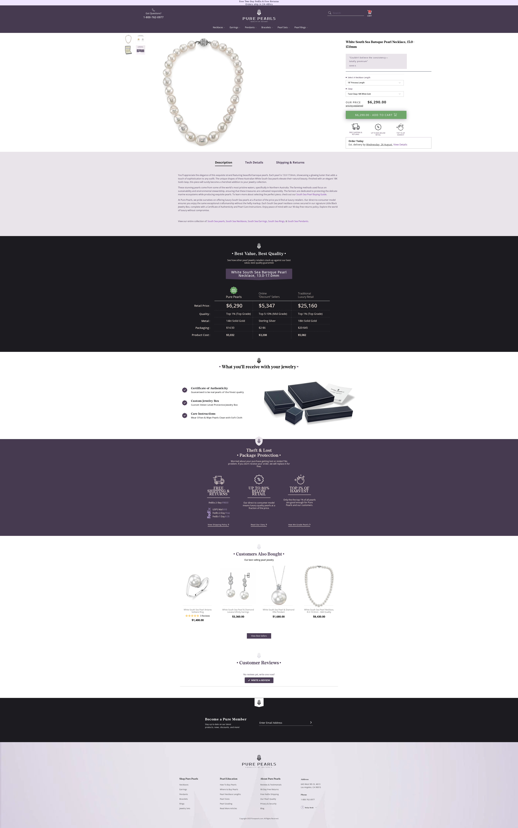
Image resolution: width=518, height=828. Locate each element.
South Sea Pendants (298, 221)
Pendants (250, 27)
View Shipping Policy (217, 524)
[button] (198, 616)
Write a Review (262, 681)
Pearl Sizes (225, 799)
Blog (262, 808)
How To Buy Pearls (228, 784)
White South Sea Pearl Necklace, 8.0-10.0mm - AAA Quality (319, 586)
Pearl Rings (300, 27)
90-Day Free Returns (269, 789)
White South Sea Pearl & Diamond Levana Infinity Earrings (238, 586)
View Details (400, 144)
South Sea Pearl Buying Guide (311, 194)
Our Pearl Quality (268, 799)
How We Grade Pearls (298, 524)
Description (223, 162)
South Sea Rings (276, 221)
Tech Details (254, 162)
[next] (336, 596)
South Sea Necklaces (236, 221)
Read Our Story (258, 524)
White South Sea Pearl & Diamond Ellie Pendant (278, 586)
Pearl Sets (283, 27)
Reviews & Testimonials (271, 784)
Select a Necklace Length (359, 77)
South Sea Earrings (257, 221)
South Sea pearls (216, 221)
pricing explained (354, 105)
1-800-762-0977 (308, 799)
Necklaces (218, 27)
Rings (181, 803)
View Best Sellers (259, 635)
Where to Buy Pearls (229, 789)
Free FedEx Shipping (269, 794)
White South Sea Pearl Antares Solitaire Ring (197, 586)
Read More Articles (228, 808)
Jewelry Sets (184, 808)
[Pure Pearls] (259, 13)
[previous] (182, 596)
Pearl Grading (226, 803)
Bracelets (266, 27)
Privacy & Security (268, 803)
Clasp (350, 88)
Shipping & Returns (290, 162)
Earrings (234, 27)
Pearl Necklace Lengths (230, 794)
